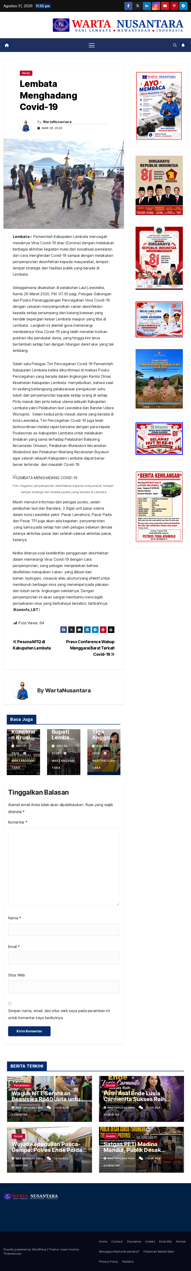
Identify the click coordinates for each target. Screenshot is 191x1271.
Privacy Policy (108, 1261)
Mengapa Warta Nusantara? (119, 1251)
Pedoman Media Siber (158, 1251)
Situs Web (16, 975)
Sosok (110, 1085)
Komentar (17, 822)
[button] (175, 45)
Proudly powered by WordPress (25, 1249)
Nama (14, 918)
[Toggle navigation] (91, 45)
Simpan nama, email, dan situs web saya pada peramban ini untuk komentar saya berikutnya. (59, 1014)
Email (14, 946)
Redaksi (127, 1261)
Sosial (18, 1136)
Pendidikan (22, 1085)
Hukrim (111, 1136)
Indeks (150, 1241)
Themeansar (12, 1253)
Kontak (181, 1241)
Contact (117, 1241)
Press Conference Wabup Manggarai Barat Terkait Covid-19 (90, 648)
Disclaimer (134, 1241)
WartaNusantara (57, 122)
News (26, 73)
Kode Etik (165, 1241)
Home (103, 1241)
